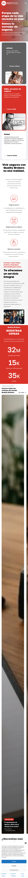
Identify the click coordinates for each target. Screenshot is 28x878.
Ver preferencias (14, 870)
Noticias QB (9, 819)
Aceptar (14, 861)
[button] (25, 843)
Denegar (14, 865)
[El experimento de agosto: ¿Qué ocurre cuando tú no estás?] (13, 614)
